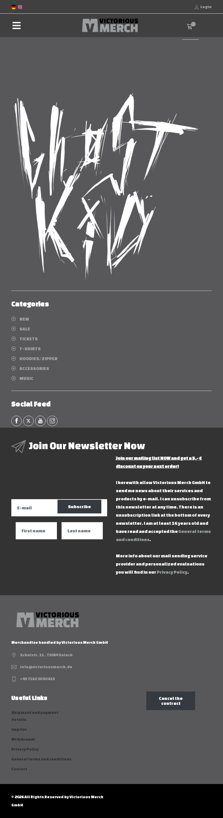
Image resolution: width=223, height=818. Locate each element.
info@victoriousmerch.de (46, 667)
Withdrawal (23, 739)
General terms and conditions (41, 759)
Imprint (19, 729)
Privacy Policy (172, 572)
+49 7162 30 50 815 (37, 679)
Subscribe (79, 506)
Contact (19, 769)
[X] (28, 421)
